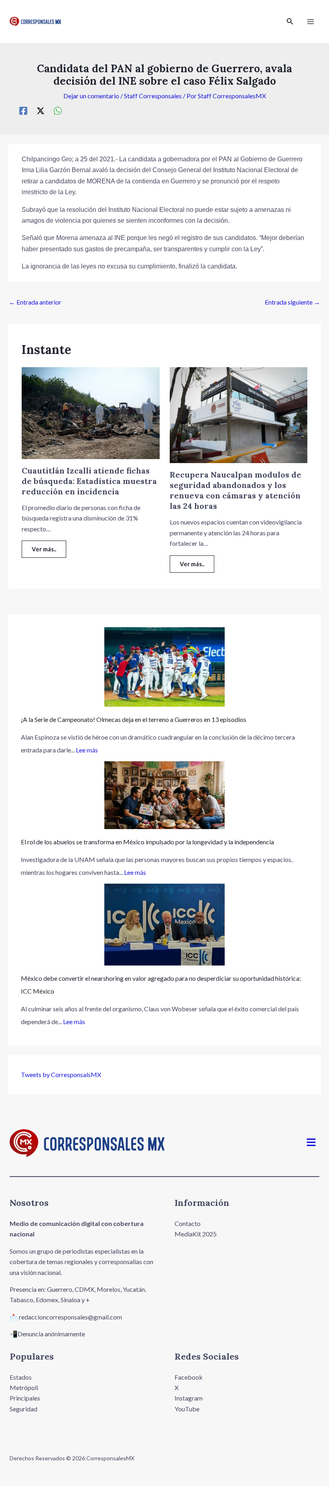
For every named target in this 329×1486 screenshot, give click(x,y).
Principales (25, 1398)
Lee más (87, 750)
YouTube (187, 1409)
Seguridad (23, 1409)
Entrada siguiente (292, 302)
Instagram (189, 1398)
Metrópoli (24, 1387)
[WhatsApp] (58, 110)
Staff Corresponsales (153, 96)
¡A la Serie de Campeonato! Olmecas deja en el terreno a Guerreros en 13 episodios (133, 719)
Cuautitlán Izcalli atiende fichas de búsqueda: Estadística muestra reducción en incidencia (89, 481)
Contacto (188, 1223)
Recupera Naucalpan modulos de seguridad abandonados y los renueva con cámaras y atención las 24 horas (235, 490)
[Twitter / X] (41, 110)
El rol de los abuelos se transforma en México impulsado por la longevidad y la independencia (147, 842)
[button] (290, 21)
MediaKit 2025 (196, 1234)
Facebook (189, 1377)
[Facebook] (23, 110)
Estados (21, 1377)
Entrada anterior (35, 302)
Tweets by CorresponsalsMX (61, 1074)
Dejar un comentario (91, 96)
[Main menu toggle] (310, 21)
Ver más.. (44, 549)
